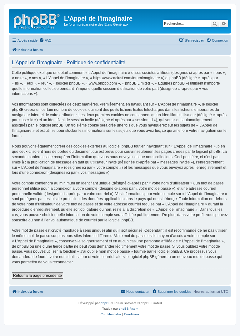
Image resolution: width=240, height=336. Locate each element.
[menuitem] (45, 40)
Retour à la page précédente (37, 275)
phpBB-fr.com (128, 308)
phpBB (106, 303)
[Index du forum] (37, 20)
